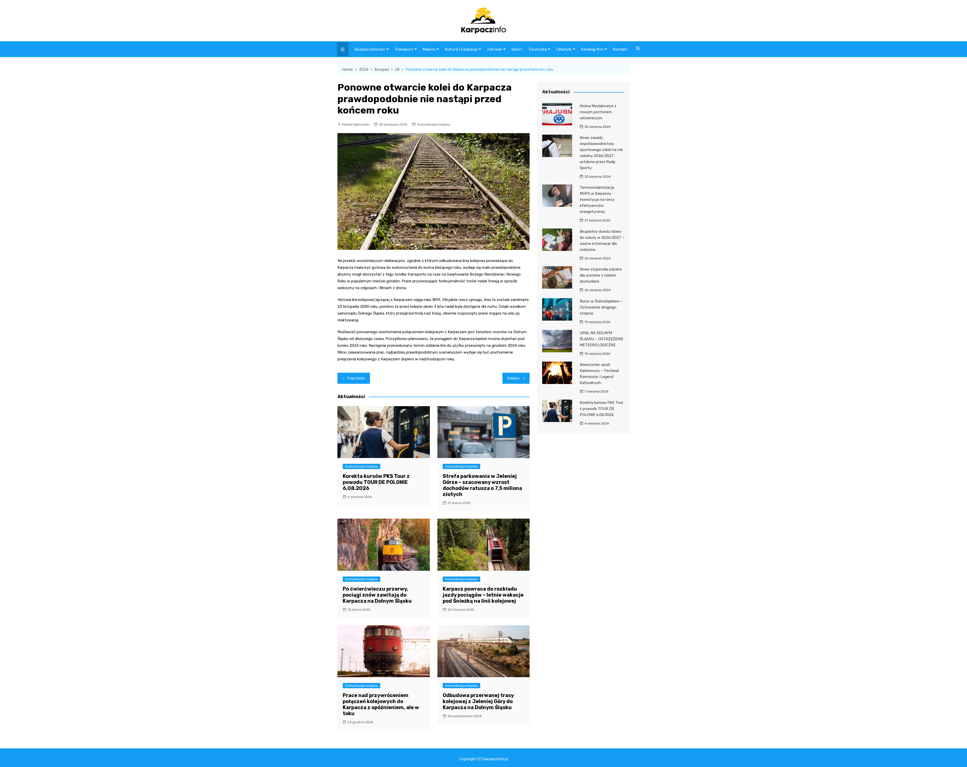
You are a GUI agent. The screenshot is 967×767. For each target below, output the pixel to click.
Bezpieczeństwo (370, 49)
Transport (404, 49)
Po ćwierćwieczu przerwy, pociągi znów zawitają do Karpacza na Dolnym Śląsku (377, 595)
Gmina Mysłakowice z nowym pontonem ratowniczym (598, 112)
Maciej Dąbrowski (355, 124)
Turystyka (537, 49)
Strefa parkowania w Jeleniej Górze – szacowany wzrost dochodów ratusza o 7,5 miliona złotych (482, 485)
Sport (516, 49)
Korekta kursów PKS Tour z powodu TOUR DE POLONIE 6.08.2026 (376, 482)
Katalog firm (592, 49)
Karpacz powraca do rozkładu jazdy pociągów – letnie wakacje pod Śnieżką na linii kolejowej (483, 595)
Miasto (429, 49)
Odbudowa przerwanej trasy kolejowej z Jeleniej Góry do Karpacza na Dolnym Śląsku (478, 701)
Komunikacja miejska (434, 124)
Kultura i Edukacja (461, 49)
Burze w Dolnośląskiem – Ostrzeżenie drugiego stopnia (601, 307)
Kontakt (620, 49)
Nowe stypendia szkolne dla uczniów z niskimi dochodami (601, 275)
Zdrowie (494, 49)
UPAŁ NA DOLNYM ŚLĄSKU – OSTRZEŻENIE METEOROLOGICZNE (601, 339)
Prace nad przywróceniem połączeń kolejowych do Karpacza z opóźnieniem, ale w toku (381, 704)
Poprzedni (356, 378)
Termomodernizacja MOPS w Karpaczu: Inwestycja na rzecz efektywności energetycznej (597, 199)
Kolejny (513, 378)
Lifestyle (564, 49)
